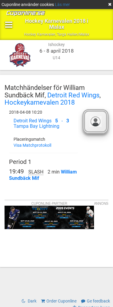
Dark (31, 301)
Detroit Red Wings (73, 95)
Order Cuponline (61, 301)
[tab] (43, 123)
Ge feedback (98, 301)
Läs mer (62, 4)
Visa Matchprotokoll (32, 145)
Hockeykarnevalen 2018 (40, 102)
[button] (43, 123)
